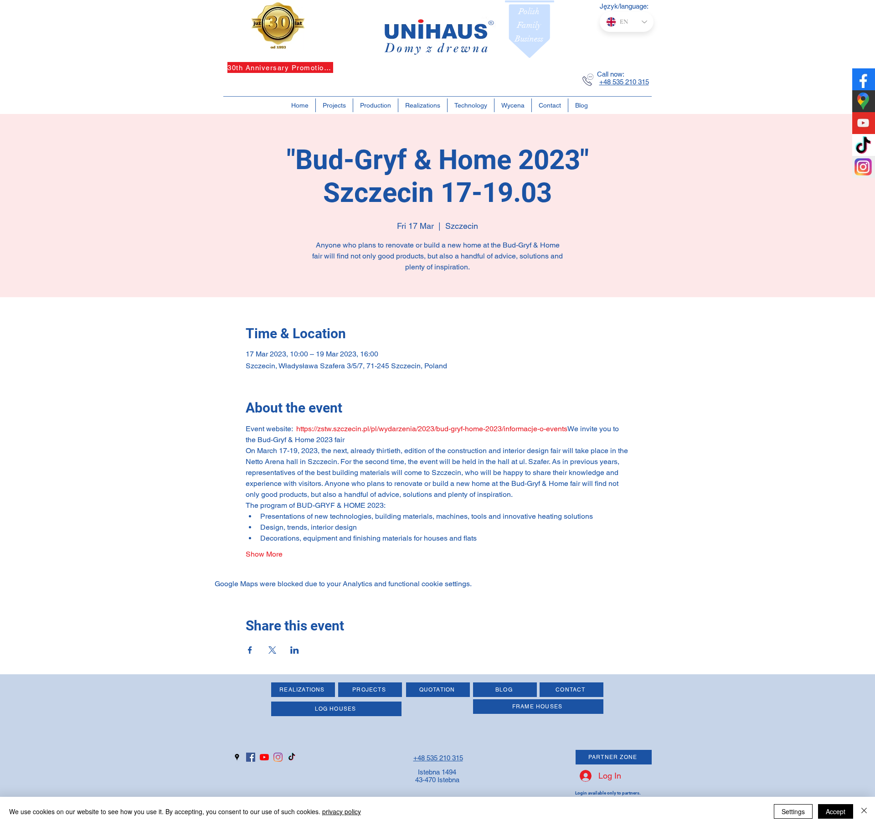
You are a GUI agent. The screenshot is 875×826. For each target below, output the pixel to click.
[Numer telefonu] (588, 80)
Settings (793, 811)
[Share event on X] (272, 650)
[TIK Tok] (291, 757)
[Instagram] (278, 757)
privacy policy (341, 811)
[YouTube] (264, 757)
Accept (835, 811)
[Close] (864, 811)
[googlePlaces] (237, 757)
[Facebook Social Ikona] (250, 757)
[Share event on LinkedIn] (294, 650)
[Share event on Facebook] (250, 650)
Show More (264, 554)
